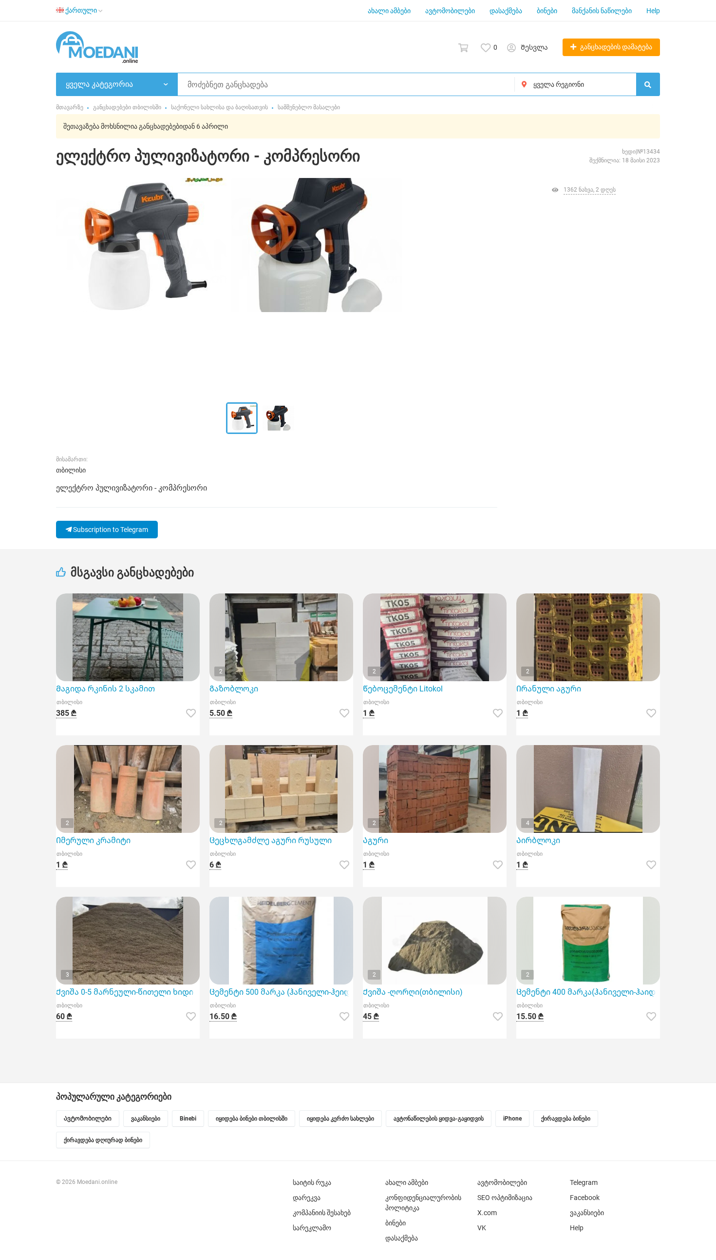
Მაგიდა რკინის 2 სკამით (105, 688)
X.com (487, 1213)
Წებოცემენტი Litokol (403, 688)
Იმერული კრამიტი (93, 840)
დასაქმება (506, 11)
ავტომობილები (450, 11)
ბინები (547, 11)
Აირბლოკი (538, 840)
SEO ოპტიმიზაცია (504, 1197)
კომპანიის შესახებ (322, 1213)
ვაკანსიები (587, 1213)
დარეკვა (306, 1197)
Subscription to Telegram (110, 529)
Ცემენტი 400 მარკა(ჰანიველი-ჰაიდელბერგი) (588, 992)
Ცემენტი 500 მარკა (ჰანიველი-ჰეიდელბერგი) (281, 992)
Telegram (584, 1182)
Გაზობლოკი (233, 688)
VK (481, 1228)
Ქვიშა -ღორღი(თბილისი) (413, 992)
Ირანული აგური (548, 688)
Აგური (375, 840)
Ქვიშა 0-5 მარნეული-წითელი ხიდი (124, 992)
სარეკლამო (312, 1228)
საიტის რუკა (312, 1182)
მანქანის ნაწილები (602, 11)
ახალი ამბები (389, 11)
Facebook (585, 1197)
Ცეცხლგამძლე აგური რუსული (270, 840)
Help (653, 11)
